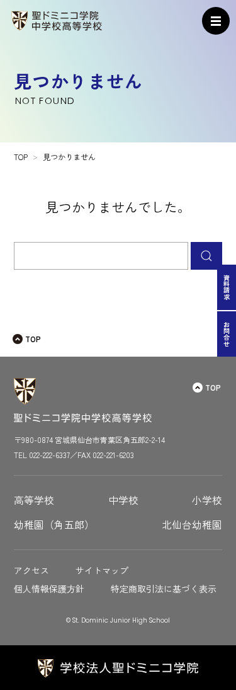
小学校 (207, 500)
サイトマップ (102, 570)
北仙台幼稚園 (192, 524)
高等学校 (34, 500)
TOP (33, 338)
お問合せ (227, 334)
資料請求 (227, 287)
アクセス (31, 570)
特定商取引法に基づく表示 (163, 588)
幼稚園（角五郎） (54, 524)
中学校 (123, 500)
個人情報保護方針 (49, 588)
